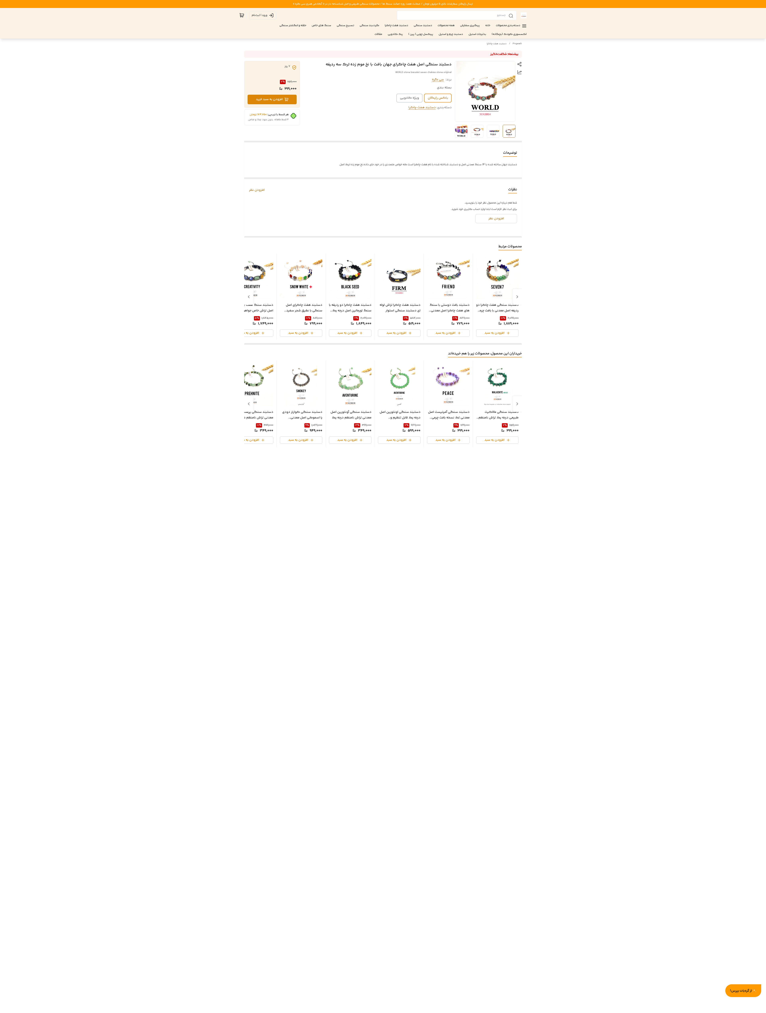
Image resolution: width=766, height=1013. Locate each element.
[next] (249, 297)
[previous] (517, 297)
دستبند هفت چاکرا (496, 44)
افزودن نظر (257, 190)
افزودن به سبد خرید (269, 99)
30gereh (517, 44)
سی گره (438, 79)
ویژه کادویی (409, 97)
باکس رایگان (438, 97)
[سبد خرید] (241, 15)
